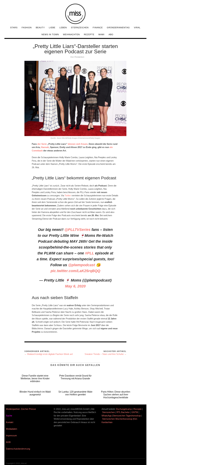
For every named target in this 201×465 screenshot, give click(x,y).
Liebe (52, 27)
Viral (137, 27)
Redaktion (79, 57)
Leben (63, 27)
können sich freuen (78, 144)
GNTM (134, 412)
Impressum (11, 435)
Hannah (45, 147)
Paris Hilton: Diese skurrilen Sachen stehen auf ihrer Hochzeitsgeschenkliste (115, 394)
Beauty (40, 27)
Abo (111, 34)
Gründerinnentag (118, 27)
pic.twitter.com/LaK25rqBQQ (75, 271)
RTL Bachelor (123, 412)
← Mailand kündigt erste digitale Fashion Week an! (48, 354)
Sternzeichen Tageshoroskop (127, 415)
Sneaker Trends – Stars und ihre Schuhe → (105, 354)
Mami (101, 34)
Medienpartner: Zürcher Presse (21, 409)
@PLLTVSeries (77, 229)
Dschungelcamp (124, 409)
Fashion (27, 27)
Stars (14, 27)
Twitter (68, 195)
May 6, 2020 (75, 286)
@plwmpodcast (81, 265)
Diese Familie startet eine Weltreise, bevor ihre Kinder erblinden (35, 378)
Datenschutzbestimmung (18, 448)
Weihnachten (71, 34)
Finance (98, 27)
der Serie (42, 144)
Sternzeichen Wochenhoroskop (117, 419)
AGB (8, 442)
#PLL (89, 253)
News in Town (50, 34)
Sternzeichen (80, 27)
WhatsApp (107, 415)
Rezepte (89, 34)
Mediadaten (11, 429)
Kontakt (9, 422)
